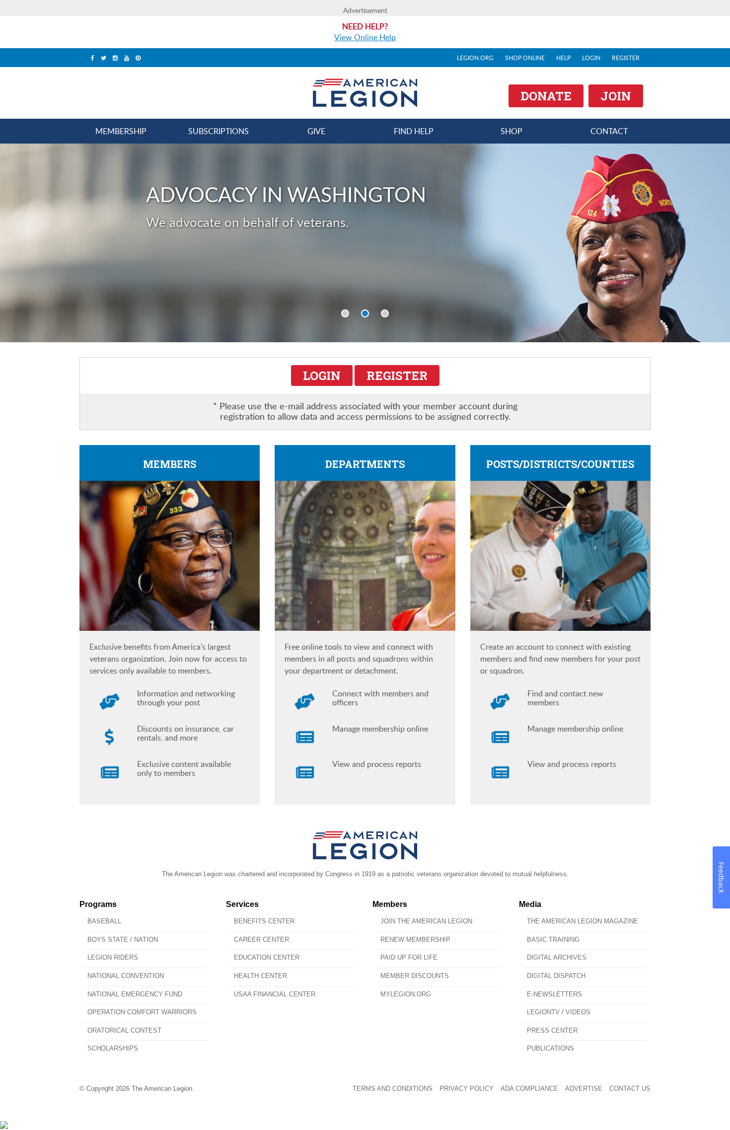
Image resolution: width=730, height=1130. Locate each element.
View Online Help (365, 37)
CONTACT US (630, 1088)
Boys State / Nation (122, 939)
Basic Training (553, 939)
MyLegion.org (405, 994)
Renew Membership (415, 939)
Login (591, 58)
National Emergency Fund (134, 994)
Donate (546, 96)
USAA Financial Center (274, 994)
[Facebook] (92, 58)
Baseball (104, 921)
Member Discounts (414, 975)
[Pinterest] (138, 58)
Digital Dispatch (556, 975)
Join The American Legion (426, 921)
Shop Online (525, 58)
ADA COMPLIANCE (529, 1088)
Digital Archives (556, 957)
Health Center (260, 975)
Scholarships (112, 1048)
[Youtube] (126, 58)
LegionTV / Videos (558, 1012)
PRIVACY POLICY (466, 1088)
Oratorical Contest (124, 1030)
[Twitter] (103, 58)
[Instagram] (115, 58)
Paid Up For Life (409, 957)
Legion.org (475, 58)
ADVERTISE (583, 1088)
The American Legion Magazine (582, 921)
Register (626, 58)
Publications (550, 1048)
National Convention (125, 975)
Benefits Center (264, 921)
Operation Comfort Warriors (142, 1012)
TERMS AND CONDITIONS (393, 1088)
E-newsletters (554, 994)
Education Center (266, 957)
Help (563, 58)
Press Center (552, 1030)
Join (615, 96)
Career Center (261, 939)
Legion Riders (112, 957)
